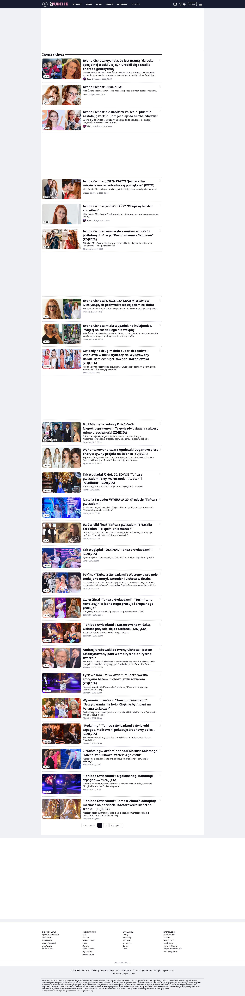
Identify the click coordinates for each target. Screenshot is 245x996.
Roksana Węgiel (88, 954)
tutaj (91, 991)
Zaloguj (192, 4)
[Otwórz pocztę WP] (175, 4)
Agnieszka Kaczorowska (50, 935)
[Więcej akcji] (160, 60)
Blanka (84, 943)
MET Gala (126, 940)
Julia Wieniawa (47, 946)
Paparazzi (122, 4)
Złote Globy (127, 937)
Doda (84, 935)
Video (99, 4)
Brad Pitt (167, 937)
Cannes (125, 946)
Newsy (89, 4)
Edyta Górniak (87, 952)
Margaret (85, 946)
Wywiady (77, 4)
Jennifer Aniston (169, 940)
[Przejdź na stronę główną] (45, 6)
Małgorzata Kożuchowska (173, 949)
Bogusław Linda (169, 935)
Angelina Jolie (168, 943)
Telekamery (127, 943)
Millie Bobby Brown (170, 952)
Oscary (125, 935)
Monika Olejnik (47, 937)
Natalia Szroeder (88, 949)
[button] (182, 4)
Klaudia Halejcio (47, 949)
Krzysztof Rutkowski (49, 943)
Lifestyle (135, 4)
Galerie (109, 4)
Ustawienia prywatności (123, 973)
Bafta (125, 949)
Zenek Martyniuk (88, 940)
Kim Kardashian (47, 940)
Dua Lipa (85, 937)
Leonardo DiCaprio (170, 946)
